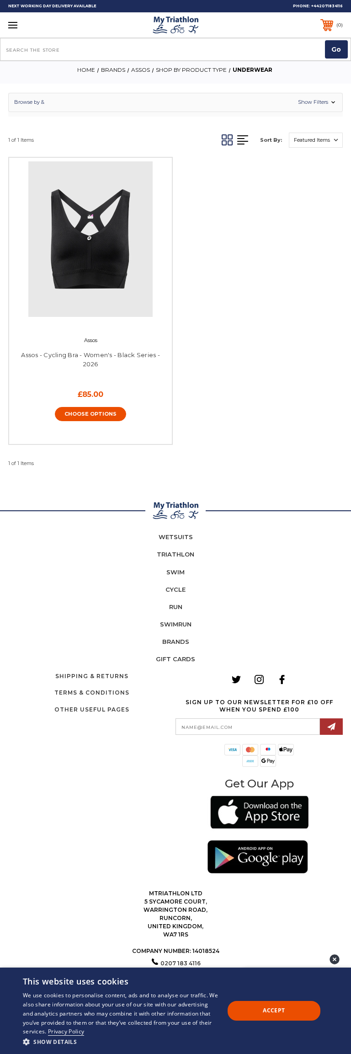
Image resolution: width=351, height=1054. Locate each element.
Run (175, 606)
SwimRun (175, 624)
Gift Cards (175, 659)
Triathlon (175, 554)
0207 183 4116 (180, 963)
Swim (175, 572)
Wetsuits (176, 536)
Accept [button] (274, 1010)
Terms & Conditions (91, 692)
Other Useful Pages (91, 709)
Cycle (175, 589)
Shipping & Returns (91, 676)
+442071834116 (327, 6)
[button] (175, 102)
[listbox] (316, 140)
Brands (175, 641)
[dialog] (175, 1011)
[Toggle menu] (41, 24)
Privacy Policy (66, 1031)
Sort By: (271, 140)
